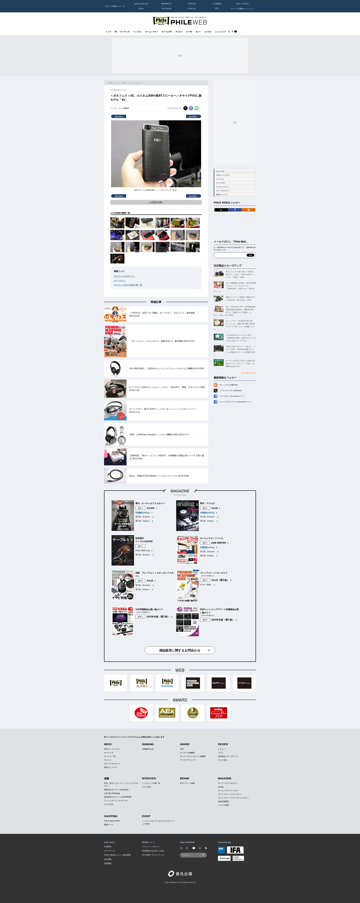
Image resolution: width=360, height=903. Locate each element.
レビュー (221, 749)
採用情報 (107, 863)
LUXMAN (217, 3)
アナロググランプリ (188, 760)
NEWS (108, 744)
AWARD (184, 744)
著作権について (148, 842)
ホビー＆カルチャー (223, 190)
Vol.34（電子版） (220, 580)
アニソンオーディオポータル (116, 800)
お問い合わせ (109, 842)
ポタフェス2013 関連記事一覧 (128, 284)
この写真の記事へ (156, 202)
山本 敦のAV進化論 (112, 793)
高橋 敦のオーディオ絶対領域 (116, 789)
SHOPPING (110, 816)
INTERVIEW (149, 778)
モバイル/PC (167, 32)
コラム (220, 752)
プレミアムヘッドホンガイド (230, 794)
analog (220, 786)
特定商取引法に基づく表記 (153, 850)
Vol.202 (150, 508)
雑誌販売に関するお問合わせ (180, 650)
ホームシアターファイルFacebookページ (235, 401)
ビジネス (208, 32)
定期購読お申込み (142, 512)
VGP (182, 749)
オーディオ (125, 32)
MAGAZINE (180, 490)
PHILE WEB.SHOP (112, 821)
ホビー (198, 32)
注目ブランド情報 (187, 783)
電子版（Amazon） (143, 516)
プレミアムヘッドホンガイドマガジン (233, 797)
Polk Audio (167, 8)
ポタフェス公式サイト (124, 275)
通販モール (108, 824)
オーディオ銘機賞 (187, 752)
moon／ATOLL (242, 3)
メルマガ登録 (223, 805)
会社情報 (107, 859)
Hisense (192, 8)
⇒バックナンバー (248, 372)
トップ (108, 32)
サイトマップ (109, 850)
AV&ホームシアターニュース (132, 83)
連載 (106, 778)
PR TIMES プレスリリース (153, 855)
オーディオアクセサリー (228, 783)
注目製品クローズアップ (228, 265)
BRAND (184, 778)
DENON (192, 3)
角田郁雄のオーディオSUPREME (117, 796)
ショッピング (220, 32)
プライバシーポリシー (151, 846)
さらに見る (222, 760)
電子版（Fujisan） (142, 520)
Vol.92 (214, 508)
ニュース (117, 83)
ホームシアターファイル (228, 790)
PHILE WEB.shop (142, 550)
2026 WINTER (218, 542)
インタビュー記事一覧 (151, 783)
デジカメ (179, 32)
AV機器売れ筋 (148, 749)
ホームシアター (151, 32)
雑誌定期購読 (223, 801)
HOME (110, 83)
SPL (217, 8)
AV (116, 32)
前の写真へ (119, 116)
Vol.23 (150, 580)
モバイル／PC (110, 756)
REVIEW (223, 744)
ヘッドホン (137, 32)
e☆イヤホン (120, 280)
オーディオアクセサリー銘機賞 (193, 756)
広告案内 (107, 846)
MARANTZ (166, 3)
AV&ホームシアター (223, 175)
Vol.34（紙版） (206, 584)
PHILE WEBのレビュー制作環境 (117, 855)
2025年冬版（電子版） (158, 616)
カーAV (189, 32)
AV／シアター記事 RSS (229, 385)
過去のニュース (221, 194)
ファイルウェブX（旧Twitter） (231, 390)
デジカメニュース (222, 187)
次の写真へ (193, 116)
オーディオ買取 (242, 8)
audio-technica (141, 3)
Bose (141, 8)
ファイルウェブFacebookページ (232, 396)
